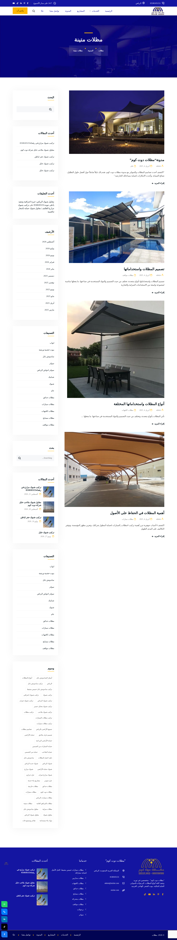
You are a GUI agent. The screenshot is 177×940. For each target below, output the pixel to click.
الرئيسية (108, 11)
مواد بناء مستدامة (46, 821)
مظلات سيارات (127, 519)
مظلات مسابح (48, 418)
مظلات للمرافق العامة (44, 803)
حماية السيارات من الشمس (42, 746)
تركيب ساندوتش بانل (35, 684)
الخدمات (95, 11)
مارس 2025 (49, 310)
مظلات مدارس (78, 878)
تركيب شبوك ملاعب (45, 712)
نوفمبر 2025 (49, 283)
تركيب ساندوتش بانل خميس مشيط (39, 689)
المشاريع (81, 11)
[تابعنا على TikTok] (4, 927)
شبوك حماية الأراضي (44, 769)
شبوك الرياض (47, 763)
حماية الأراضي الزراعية (44, 741)
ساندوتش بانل (48, 357)
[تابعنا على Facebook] (4, 934)
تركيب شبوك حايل (46, 164)
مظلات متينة (28, 803)
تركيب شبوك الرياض (45, 701)
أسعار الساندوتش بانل (44, 678)
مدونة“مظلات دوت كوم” (147, 160)
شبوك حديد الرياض (31, 763)
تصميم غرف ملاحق (45, 735)
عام (132, 166)
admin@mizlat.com (112, 883)
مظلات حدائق (48, 397)
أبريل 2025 (49, 303)
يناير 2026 (50, 269)
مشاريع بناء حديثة (34, 781)
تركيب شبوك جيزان (26, 701)
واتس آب (20, 11)
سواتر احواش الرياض (45, 370)
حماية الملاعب (47, 752)
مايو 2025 (50, 296)
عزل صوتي (48, 781)
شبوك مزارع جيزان (45, 775)
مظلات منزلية (47, 809)
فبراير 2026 (49, 262)
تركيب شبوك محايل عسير (43, 706)
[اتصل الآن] (4, 912)
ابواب (52, 343)
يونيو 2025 (50, 289)
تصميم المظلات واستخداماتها (144, 269)
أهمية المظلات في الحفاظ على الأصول (137, 513)
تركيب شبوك (47, 695)
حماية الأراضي (29, 735)
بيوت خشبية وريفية (46, 350)
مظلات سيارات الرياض (44, 798)
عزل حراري (30, 775)
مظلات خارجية (33, 786)
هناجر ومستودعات (29, 821)
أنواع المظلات (27, 678)
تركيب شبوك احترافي (31, 695)
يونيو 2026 (50, 255)
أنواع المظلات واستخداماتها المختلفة (139, 404)
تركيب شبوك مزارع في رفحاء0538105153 (37, 143)
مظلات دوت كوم (46, 792)
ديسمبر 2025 (49, 276)
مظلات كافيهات (127, 410)
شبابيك (51, 377)
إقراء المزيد (159, 183)
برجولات (80, 910)
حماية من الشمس (31, 752)
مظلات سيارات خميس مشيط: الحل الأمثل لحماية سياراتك (69, 871)
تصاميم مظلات (26, 729)
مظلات (154, 935)
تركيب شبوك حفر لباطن (44, 157)
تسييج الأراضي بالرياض (44, 729)
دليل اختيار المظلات (45, 758)
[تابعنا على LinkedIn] (4, 919)
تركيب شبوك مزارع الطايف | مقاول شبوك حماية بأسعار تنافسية (36, 208)
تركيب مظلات (29, 712)
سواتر (51, 363)
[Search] (19, 457)
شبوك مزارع (28, 769)
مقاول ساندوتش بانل (30, 809)
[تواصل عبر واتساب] (4, 904)
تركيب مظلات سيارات (44, 723)
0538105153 (155, 3)
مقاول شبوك (47, 815)
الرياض (49, 684)
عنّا (42, 11)
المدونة (68, 11)
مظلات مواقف (127, 275)
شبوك (51, 384)
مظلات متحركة (78, 899)
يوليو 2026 (50, 248)
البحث (51, 97)
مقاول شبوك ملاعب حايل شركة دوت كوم (37, 150)
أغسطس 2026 (48, 242)
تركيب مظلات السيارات (44, 718)
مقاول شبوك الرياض (31, 815)
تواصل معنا (54, 11)
